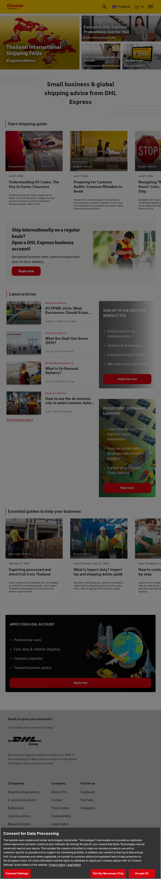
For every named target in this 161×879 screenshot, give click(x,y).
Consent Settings (17, 873)
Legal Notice (73, 865)
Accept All (141, 873)
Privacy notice (57, 865)
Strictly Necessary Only (108, 873)
